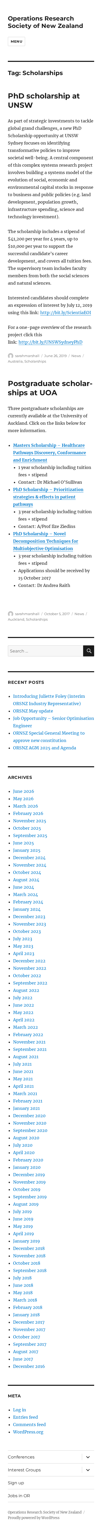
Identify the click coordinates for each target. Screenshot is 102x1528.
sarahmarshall (27, 356)
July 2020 (22, 1145)
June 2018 (23, 1285)
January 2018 (26, 1314)
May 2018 (23, 1292)
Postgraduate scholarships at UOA (50, 388)
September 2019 (30, 1196)
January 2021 (26, 1108)
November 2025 (29, 820)
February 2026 (28, 813)
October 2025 (27, 828)
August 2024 (26, 879)
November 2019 (29, 1182)
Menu (16, 41)
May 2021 (23, 1078)
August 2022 (26, 990)
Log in (19, 1409)
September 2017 (29, 1344)
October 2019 (27, 1189)
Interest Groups (24, 1469)
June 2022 (23, 1005)
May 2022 (23, 1012)
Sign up (16, 1482)
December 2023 (29, 916)
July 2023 (22, 938)
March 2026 (25, 806)
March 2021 (25, 1093)
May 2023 (23, 946)
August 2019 (26, 1204)
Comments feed (29, 1424)
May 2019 (23, 1226)
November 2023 (29, 924)
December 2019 (29, 1174)
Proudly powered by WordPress (34, 1518)
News (76, 356)
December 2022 (29, 960)
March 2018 (25, 1300)
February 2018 (27, 1307)
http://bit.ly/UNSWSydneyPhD (50, 342)
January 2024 (27, 909)
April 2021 (23, 1086)
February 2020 (28, 1160)
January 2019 (26, 1241)
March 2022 (25, 1027)
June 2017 (23, 1359)
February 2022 (28, 1034)
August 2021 (25, 1056)
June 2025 (23, 842)
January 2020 (27, 1167)
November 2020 (29, 1123)
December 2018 (29, 1248)
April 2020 (24, 1152)
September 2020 (30, 1130)
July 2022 (22, 997)
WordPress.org (28, 1432)
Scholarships (35, 361)
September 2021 (30, 1049)
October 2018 (26, 1263)
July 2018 (22, 1277)
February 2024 (28, 901)
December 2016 (29, 1366)
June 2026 (23, 791)
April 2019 (23, 1233)
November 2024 (29, 865)
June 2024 (23, 887)
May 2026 (23, 798)
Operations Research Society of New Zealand (45, 22)
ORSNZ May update (33, 711)
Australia (15, 361)
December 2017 (28, 1322)
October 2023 (27, 931)
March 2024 (25, 894)
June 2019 (23, 1219)
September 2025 (30, 835)
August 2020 (26, 1137)
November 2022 (29, 968)
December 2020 (29, 1115)
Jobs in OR (19, 1495)
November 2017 (29, 1329)
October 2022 (27, 975)
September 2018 (30, 1270)
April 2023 (23, 953)
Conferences (21, 1457)
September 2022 (30, 983)
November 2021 (29, 1042)
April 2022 (24, 1019)
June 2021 (23, 1071)
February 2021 (27, 1101)
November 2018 (29, 1255)
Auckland (16, 619)
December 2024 (29, 857)
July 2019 (22, 1211)
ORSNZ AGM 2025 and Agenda (44, 747)
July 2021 (22, 1064)
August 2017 (25, 1351)
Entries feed (25, 1417)
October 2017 (26, 1336)
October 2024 (27, 872)
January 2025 (27, 850)
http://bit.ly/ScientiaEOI (65, 312)
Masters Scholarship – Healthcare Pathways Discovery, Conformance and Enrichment (49, 453)
